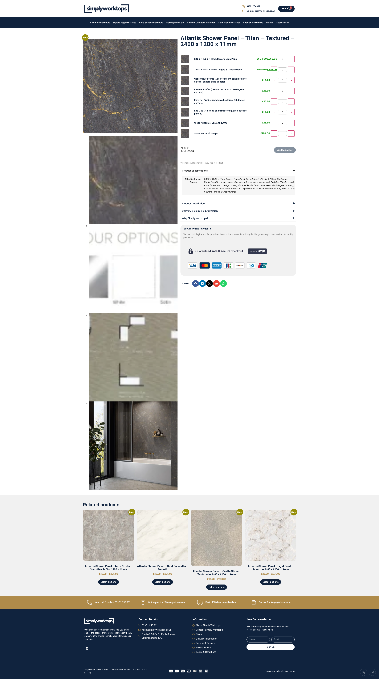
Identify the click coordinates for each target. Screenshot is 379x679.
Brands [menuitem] (269, 22)
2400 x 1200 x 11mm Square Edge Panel (224, 179)
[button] (195, 283)
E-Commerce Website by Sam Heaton (280, 671)
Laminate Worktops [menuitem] (100, 22)
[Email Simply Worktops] (372, 672)
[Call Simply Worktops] (363, 672)
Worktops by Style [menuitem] (175, 22)
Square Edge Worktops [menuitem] (124, 22)
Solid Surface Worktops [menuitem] (151, 22)
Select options (109, 582)
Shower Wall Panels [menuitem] (253, 22)
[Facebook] (87, 648)
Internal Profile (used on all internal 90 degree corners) (231, 188)
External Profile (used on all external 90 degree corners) (265, 185)
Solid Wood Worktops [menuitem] (229, 22)
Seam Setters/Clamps (269, 188)
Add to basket (285, 150)
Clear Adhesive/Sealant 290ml (261, 179)
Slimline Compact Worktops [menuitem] (201, 22)
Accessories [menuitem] (282, 22)
